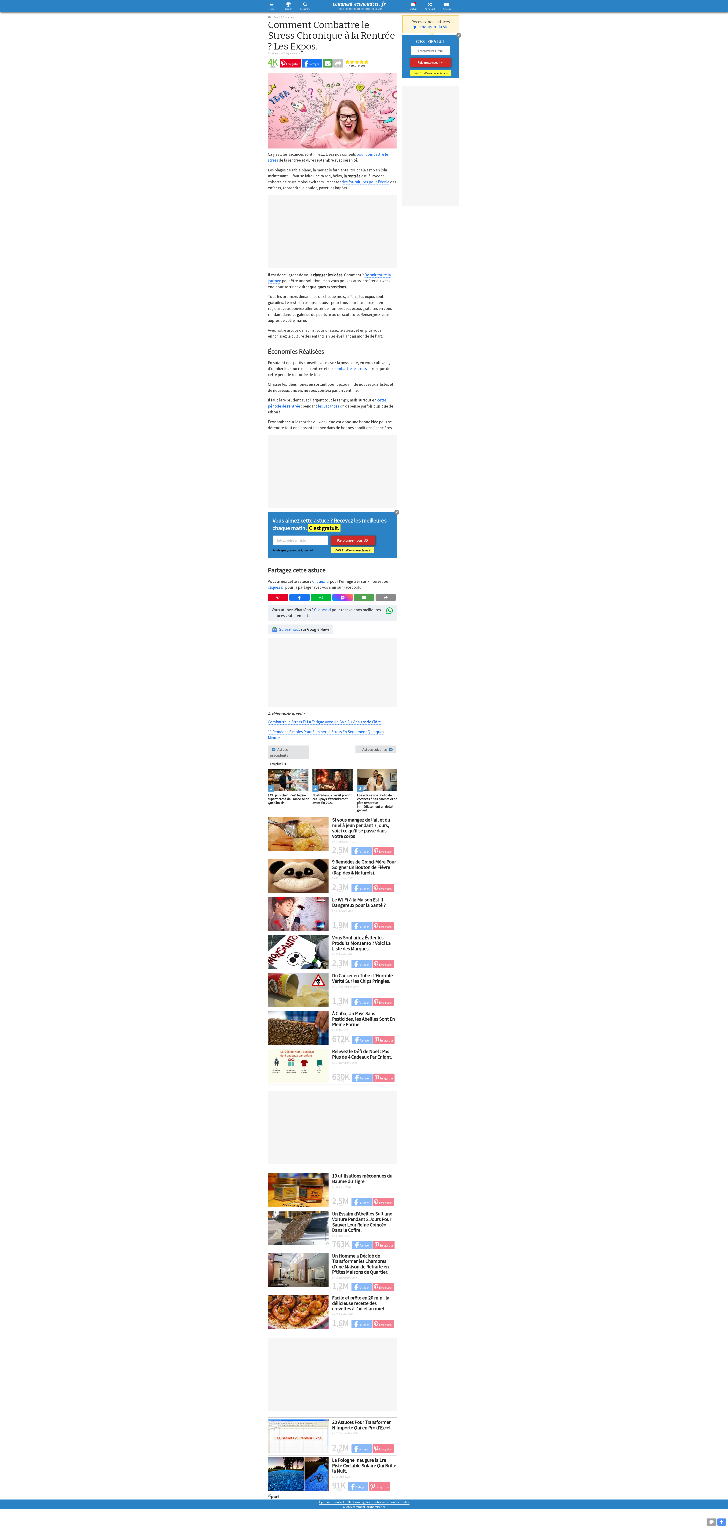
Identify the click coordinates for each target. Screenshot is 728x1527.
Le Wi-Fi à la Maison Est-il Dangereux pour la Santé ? (359, 902)
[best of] (288, 4)
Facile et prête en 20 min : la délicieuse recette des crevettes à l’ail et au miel (360, 1303)
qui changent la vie (431, 27)
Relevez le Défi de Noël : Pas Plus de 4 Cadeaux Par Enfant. (362, 1054)
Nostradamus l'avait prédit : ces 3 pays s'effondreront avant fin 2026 (332, 799)
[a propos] (446, 4)
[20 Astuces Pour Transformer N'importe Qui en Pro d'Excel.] (298, 1436)
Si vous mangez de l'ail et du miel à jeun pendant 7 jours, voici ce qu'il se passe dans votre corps (361, 828)
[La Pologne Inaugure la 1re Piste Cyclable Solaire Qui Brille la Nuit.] (298, 1474)
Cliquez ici (320, 581)
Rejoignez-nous (350, 540)
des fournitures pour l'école (365, 182)
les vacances (328, 406)
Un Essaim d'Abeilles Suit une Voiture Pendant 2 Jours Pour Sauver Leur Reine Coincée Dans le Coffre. (362, 1221)
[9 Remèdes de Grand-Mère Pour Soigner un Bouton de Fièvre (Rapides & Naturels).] (298, 875)
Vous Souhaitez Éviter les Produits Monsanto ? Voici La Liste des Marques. (361, 942)
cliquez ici (276, 587)
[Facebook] (299, 597)
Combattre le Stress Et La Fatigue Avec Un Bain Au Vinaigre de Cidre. (325, 721)
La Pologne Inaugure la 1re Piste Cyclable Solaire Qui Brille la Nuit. (364, 1465)
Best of (288, 8)
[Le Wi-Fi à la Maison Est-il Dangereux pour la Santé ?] (298, 913)
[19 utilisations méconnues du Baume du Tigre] (298, 1189)
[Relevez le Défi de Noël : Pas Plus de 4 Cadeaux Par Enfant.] (298, 1065)
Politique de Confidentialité (391, 1502)
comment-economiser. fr (359, 5)
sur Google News (304, 629)
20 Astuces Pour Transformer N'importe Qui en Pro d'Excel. (362, 1425)
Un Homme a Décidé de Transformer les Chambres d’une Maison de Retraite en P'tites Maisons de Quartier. (360, 1264)
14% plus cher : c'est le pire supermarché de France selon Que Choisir (288, 799)
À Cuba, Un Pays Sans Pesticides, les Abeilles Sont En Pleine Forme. (363, 1018)
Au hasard (430, 8)
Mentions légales (359, 1502)
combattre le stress (350, 368)
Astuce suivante (374, 749)
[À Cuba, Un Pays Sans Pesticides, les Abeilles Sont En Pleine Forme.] (298, 1027)
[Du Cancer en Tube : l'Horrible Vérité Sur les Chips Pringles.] (298, 989)
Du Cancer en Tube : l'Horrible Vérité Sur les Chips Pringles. (362, 978)
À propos (447, 8)
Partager (313, 64)
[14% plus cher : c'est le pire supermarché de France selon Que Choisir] (288, 779)
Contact (339, 1502)
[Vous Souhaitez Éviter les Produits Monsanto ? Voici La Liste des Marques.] (298, 951)
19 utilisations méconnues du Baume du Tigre (362, 1178)
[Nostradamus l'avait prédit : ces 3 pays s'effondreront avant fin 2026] (332, 779)
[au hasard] (429, 4)
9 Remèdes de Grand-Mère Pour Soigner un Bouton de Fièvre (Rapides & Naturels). (364, 867)
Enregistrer (293, 64)
